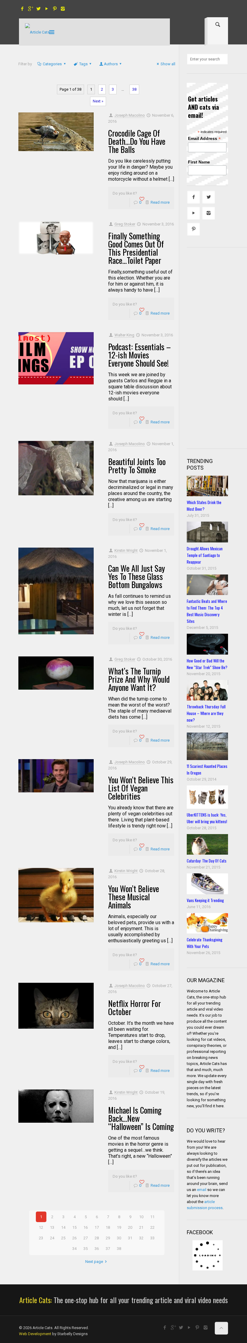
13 (52, 1227)
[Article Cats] (37, 32)
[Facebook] (22, 8)
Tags (83, 64)
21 (141, 1227)
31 (130, 1238)
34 (74, 1248)
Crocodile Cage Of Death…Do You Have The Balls (136, 141)
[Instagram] (63, 8)
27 (85, 1238)
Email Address (204, 138)
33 (152, 1238)
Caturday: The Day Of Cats (207, 861)
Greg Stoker (124, 224)
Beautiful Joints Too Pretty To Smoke (137, 465)
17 (97, 1227)
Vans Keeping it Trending (205, 900)
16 (85, 1227)
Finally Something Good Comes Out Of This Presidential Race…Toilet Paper (136, 248)
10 (141, 1217)
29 (108, 1238)
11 (152, 1217)
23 (41, 1238)
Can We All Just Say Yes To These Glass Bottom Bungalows (136, 576)
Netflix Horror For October (134, 1007)
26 (74, 1238)
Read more (160, 202)
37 (108, 1248)
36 (97, 1248)
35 (85, 1248)
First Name (199, 162)
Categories (52, 64)
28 (97, 1238)
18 (108, 1227)
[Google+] (30, 8)
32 (141, 1238)
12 (41, 1227)
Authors (111, 64)
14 (63, 1227)
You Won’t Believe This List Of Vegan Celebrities (141, 788)
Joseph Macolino (129, 115)
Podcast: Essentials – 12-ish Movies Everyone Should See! (139, 355)
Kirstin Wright (126, 550)
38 (134, 89)
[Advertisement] (217, 347)
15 (74, 1227)
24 (52, 1238)
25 (63, 1238)
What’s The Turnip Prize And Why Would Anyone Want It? (139, 679)
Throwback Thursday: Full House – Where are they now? (206, 713)
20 (130, 1227)
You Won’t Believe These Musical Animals (133, 896)
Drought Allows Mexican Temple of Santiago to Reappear (205, 555)
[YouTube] (46, 8)
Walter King (124, 335)
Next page (94, 1261)
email (201, 1189)
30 (119, 1238)
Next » (98, 101)
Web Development (35, 1334)
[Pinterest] (55, 8)
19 (119, 1227)
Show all (168, 64)
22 (152, 1227)
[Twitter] (38, 8)
